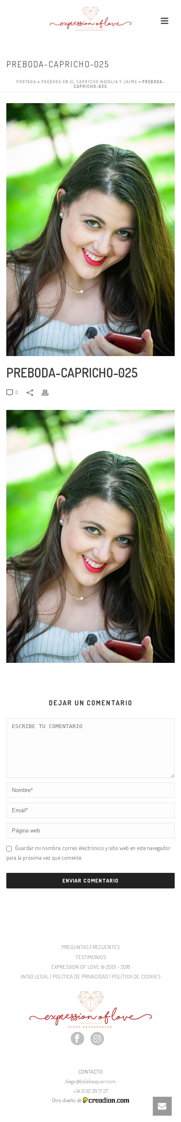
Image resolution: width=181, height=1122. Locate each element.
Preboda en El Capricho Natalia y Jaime (89, 81)
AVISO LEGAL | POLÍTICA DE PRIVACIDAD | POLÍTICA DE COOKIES (90, 976)
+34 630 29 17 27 (90, 1090)
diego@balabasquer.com (90, 1081)
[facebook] (77, 1039)
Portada (26, 81)
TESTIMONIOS (90, 957)
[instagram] (97, 1039)
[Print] (49, 391)
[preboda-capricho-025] (90, 229)
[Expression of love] (90, 19)
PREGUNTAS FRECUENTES (90, 947)
